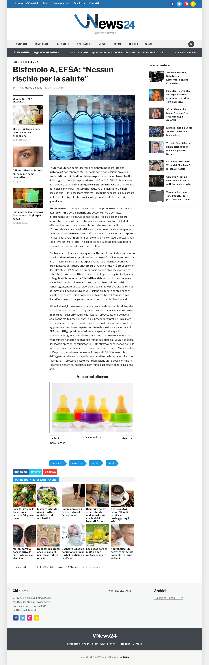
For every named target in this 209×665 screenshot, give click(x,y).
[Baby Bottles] (92, 407)
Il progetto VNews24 (26, 3)
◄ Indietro (57, 438)
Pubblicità (79, 3)
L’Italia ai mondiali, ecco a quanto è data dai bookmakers (179, 131)
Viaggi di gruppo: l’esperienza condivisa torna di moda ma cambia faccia (108, 52)
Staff (45, 3)
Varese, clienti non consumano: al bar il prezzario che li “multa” (179, 196)
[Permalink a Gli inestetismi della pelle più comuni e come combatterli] (28, 157)
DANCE (148, 44)
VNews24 (104, 635)
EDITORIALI (62, 44)
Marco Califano (33, 87)
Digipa (126, 657)
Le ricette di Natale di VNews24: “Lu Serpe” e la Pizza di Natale (179, 165)
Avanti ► (127, 438)
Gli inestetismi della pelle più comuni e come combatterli (28, 174)
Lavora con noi (61, 3)
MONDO (103, 44)
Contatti (94, 3)
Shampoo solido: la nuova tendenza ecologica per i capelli (28, 215)
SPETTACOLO (84, 44)
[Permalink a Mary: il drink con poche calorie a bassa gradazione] (28, 116)
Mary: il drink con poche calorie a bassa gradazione (27, 132)
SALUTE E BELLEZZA (25, 62)
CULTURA (133, 44)
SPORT (117, 44)
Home (16, 567)
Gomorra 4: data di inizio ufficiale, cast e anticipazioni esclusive (178, 180)
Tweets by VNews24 (119, 591)
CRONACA (22, 44)
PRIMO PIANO (41, 44)
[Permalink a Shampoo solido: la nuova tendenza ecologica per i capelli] (28, 199)
